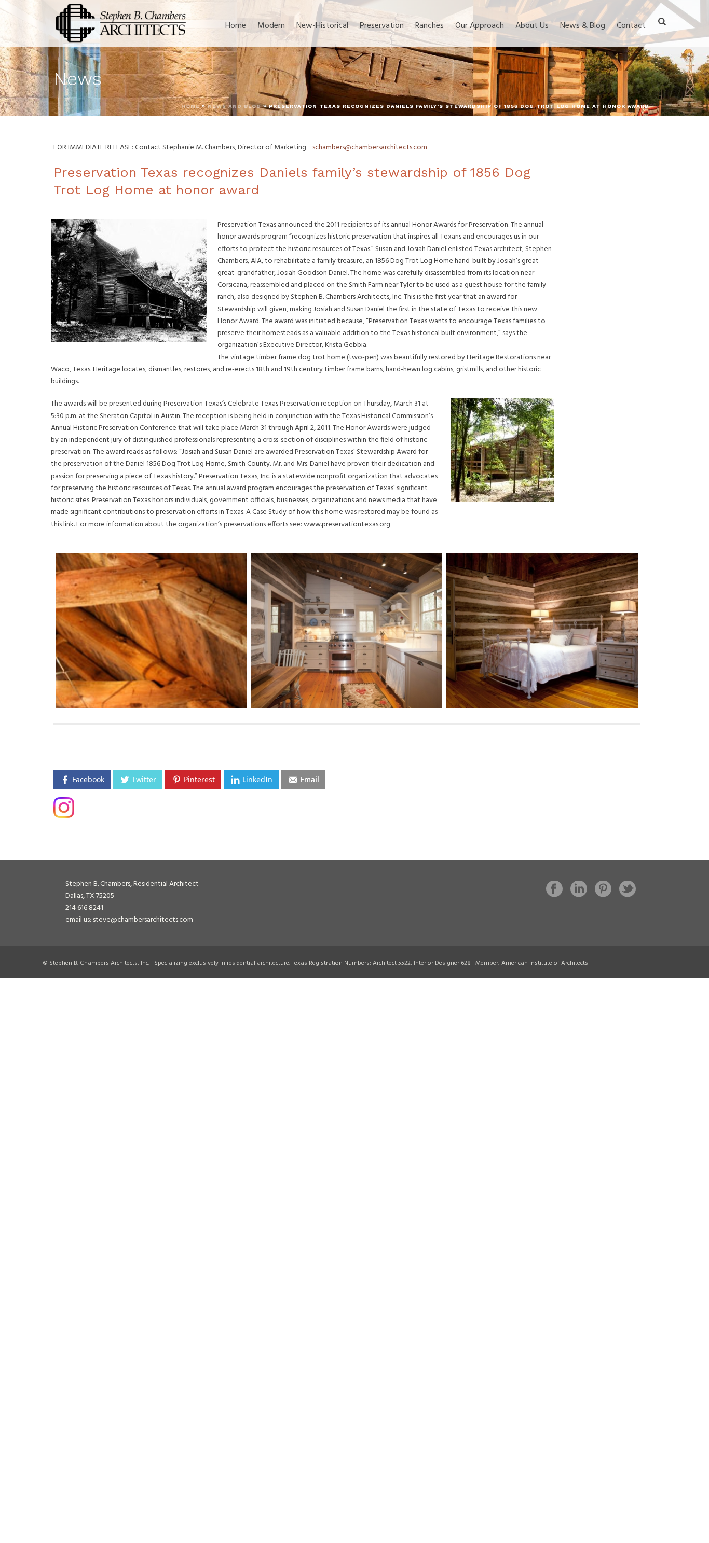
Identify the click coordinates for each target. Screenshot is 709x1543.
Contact (631, 26)
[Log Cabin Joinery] (151, 630)
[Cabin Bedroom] (542, 630)
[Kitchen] (347, 630)
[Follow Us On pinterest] (603, 890)
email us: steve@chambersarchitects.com (129, 920)
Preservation (382, 26)
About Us (532, 26)
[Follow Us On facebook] (554, 890)
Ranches (429, 26)
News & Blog (582, 26)
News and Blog (234, 106)
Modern (271, 26)
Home (235, 26)
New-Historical (322, 26)
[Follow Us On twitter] (627, 890)
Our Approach (479, 26)
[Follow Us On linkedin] (578, 890)
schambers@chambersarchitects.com (369, 148)
